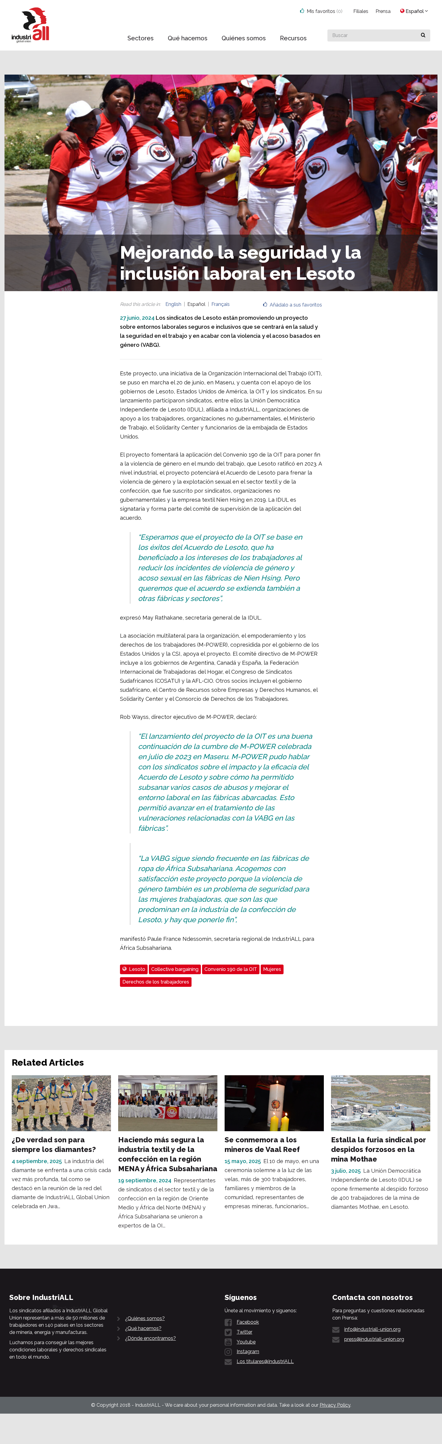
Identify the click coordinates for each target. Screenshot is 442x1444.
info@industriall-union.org (372, 1329)
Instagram (248, 1351)
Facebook (248, 1322)
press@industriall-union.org (374, 1339)
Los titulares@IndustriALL (265, 1361)
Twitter (244, 1332)
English (173, 304)
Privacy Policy (335, 1405)
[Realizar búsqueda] (423, 35)
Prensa (383, 11)
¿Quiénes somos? (145, 1318)
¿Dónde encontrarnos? (150, 1338)
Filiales (360, 11)
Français (220, 304)
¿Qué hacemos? (143, 1328)
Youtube (246, 1342)
